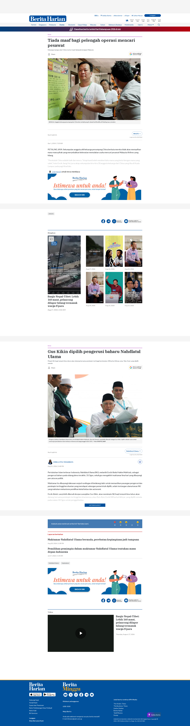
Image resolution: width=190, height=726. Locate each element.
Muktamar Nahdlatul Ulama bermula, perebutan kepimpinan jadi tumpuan (93, 539)
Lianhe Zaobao (119, 708)
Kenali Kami (33, 703)
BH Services (33, 713)
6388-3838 (66, 706)
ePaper (127, 15)
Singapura (42, 25)
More (150, 25)
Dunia (62, 25)
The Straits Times (120, 704)
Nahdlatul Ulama (54, 563)
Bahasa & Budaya (115, 25)
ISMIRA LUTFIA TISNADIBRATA (63, 462)
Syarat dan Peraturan (36, 705)
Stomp (116, 715)
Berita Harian (118, 710)
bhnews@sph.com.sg (74, 719)
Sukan (102, 25)
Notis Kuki (32, 710)
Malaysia (52, 25)
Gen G (140, 25)
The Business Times (121, 706)
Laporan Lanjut (95, 505)
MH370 (51, 214)
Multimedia (129, 25)
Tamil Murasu (118, 713)
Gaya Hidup (82, 25)
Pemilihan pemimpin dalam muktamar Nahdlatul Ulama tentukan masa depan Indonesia (92, 550)
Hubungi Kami (34, 700)
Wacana (93, 25)
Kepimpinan (65, 563)
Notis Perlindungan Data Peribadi (40, 708)
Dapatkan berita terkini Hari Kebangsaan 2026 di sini (97, 29)
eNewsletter (118, 15)
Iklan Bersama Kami (36, 721)
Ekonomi (71, 25)
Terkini (33, 25)
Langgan (152, 15)
